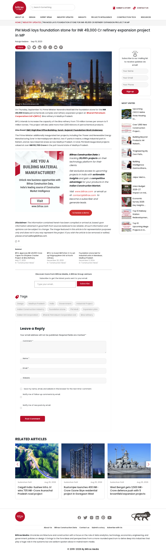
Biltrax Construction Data (83, 154)
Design (32, 17)
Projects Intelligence (101, 17)
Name (26, 358)
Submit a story (98, 527)
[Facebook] (29, 47)
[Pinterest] (61, 47)
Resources (146, 17)
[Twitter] (34, 47)
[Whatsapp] (50, 47)
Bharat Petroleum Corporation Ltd (59, 315)
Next (148, 464)
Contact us (84, 527)
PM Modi (74, 309)
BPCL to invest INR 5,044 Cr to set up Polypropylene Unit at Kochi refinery (61, 255)
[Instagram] (45, 47)
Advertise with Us (114, 527)
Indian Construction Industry (30, 309)
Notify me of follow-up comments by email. (41, 394)
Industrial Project (84, 303)
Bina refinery (87, 315)
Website (26, 378)
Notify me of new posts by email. (37, 405)
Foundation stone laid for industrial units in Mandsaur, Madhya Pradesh (90, 255)
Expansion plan (90, 309)
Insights (82, 17)
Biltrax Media (92, 549)
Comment (28, 341)
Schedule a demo (80, 212)
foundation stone (57, 309)
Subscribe (85, 283)
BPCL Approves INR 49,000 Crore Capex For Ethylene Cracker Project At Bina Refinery (28, 255)
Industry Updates (65, 17)
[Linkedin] (40, 47)
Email (26, 368)
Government (65, 303)
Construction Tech (126, 17)
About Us (19, 17)
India (52, 303)
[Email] (56, 47)
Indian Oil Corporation (27, 315)
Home (18, 22)
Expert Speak (46, 17)
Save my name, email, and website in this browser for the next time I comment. (58, 389)
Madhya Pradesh (37, 303)
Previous (17, 464)
